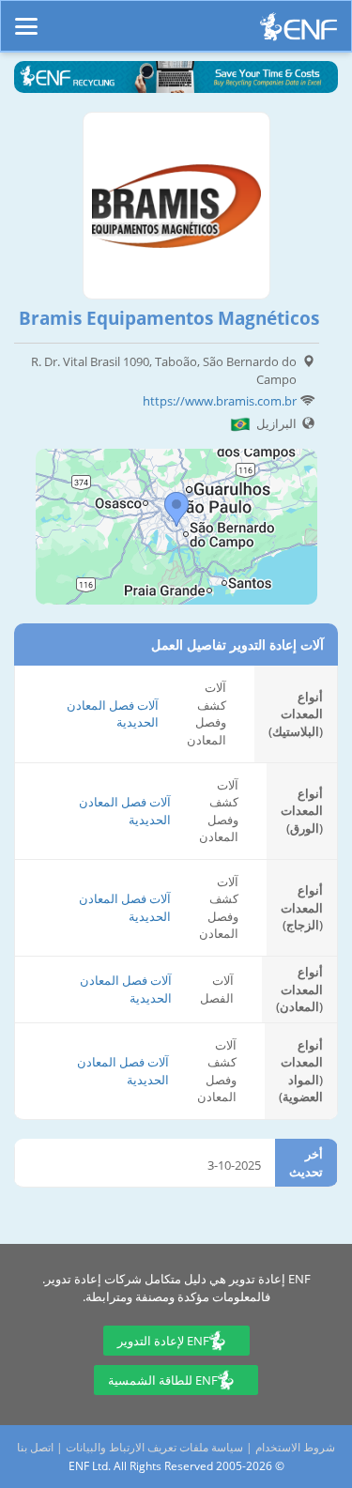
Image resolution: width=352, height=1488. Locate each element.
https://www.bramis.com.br (220, 400)
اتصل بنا (35, 1447)
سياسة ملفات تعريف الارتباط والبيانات (154, 1447)
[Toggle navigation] (26, 18)
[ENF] (298, 31)
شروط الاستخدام (295, 1447)
